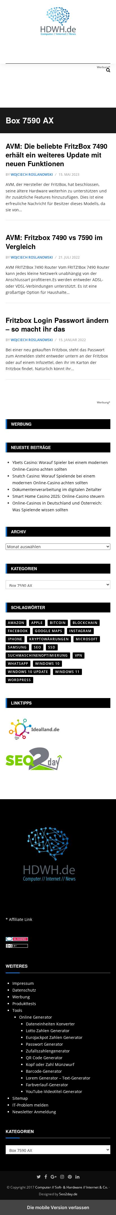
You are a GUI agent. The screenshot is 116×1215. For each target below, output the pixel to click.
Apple (37, 622)
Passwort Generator (44, 1044)
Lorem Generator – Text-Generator (58, 1078)
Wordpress (19, 680)
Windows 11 (67, 671)
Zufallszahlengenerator (48, 1051)
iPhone (15, 639)
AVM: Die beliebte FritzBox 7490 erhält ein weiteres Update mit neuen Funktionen (56, 154)
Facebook (18, 630)
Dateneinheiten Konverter (50, 1024)
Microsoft (87, 639)
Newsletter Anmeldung (34, 1111)
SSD (51, 647)
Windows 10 (47, 663)
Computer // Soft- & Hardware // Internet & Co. (71, 1187)
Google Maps (48, 630)
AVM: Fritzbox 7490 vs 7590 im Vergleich (54, 241)
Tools (17, 1010)
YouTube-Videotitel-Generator (54, 1091)
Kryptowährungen (49, 639)
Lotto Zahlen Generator (48, 1030)
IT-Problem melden (30, 1105)
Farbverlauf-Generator (47, 1084)
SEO (37, 647)
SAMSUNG (17, 647)
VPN (78, 655)
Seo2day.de (68, 1194)
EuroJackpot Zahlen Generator (54, 1037)
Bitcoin (58, 622)
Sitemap (20, 1098)
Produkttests (24, 1003)
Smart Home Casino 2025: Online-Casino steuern (58, 496)
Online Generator (35, 1017)
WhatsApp (18, 663)
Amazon (16, 622)
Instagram (80, 630)
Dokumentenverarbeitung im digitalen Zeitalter (57, 489)
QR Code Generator (44, 1057)
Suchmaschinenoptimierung (38, 655)
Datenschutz (24, 990)
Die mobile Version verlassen (58, 1207)
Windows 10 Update (28, 671)
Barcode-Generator (44, 1071)
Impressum (23, 983)
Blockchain (85, 622)
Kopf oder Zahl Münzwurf (50, 1064)
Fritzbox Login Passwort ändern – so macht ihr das (57, 324)
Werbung (21, 996)
